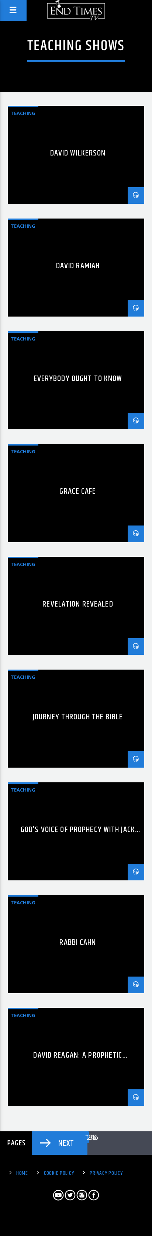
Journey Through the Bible (78, 716)
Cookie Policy (59, 1173)
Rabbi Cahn (77, 942)
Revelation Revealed (77, 604)
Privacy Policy (106, 1173)
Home (22, 1173)
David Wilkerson (78, 153)
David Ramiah (78, 265)
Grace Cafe (77, 491)
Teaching (23, 113)
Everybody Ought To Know (78, 378)
